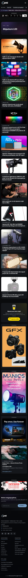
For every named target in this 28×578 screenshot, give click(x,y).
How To (3, 541)
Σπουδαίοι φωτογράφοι (18, 7)
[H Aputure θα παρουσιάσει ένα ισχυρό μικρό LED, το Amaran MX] (14, 261)
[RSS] (14, 533)
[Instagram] (5, 533)
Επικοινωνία (6, 526)
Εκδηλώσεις (4, 551)
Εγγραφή (21, 505)
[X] (11, 533)
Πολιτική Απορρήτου (20, 552)
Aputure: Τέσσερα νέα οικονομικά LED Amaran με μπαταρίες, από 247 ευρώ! (13, 154)
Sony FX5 (9, 7)
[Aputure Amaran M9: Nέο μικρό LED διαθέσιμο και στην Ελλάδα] (14, 284)
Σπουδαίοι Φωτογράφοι (6, 562)
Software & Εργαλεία (6, 566)
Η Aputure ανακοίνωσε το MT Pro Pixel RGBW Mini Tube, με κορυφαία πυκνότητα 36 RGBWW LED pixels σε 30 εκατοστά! (13, 130)
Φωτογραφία (4, 543)
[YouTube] (8, 533)
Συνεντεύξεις (4, 554)
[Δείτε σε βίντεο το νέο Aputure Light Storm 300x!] (14, 190)
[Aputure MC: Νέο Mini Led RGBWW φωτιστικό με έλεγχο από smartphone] (14, 213)
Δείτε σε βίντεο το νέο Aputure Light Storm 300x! (13, 202)
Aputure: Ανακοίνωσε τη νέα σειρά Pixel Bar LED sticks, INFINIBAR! (12, 105)
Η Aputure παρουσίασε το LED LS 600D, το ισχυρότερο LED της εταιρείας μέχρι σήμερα (13, 248)
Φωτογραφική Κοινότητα (7, 564)
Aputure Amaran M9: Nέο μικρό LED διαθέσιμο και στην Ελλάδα (13, 295)
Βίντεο (2, 545)
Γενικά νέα (3, 553)
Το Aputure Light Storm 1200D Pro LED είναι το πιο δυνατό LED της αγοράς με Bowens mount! (13, 178)
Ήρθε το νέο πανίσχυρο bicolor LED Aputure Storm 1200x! (12, 57)
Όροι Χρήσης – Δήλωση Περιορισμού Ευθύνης (20, 549)
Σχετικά (16, 543)
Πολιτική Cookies (19, 554)
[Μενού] (25, 2)
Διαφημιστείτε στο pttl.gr (19, 546)
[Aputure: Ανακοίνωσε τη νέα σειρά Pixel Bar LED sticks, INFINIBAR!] (14, 93)
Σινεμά (2, 547)
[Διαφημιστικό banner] (14, 16)
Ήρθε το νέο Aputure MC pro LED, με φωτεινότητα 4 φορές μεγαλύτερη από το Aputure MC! (13, 81)
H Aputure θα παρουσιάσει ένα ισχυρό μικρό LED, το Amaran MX (13, 272)
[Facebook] (2, 533)
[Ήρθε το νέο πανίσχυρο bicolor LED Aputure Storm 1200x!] (14, 46)
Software (3, 549)
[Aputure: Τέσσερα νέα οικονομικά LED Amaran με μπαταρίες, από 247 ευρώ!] (14, 143)
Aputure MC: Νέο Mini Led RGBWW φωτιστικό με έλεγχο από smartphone (13, 225)
